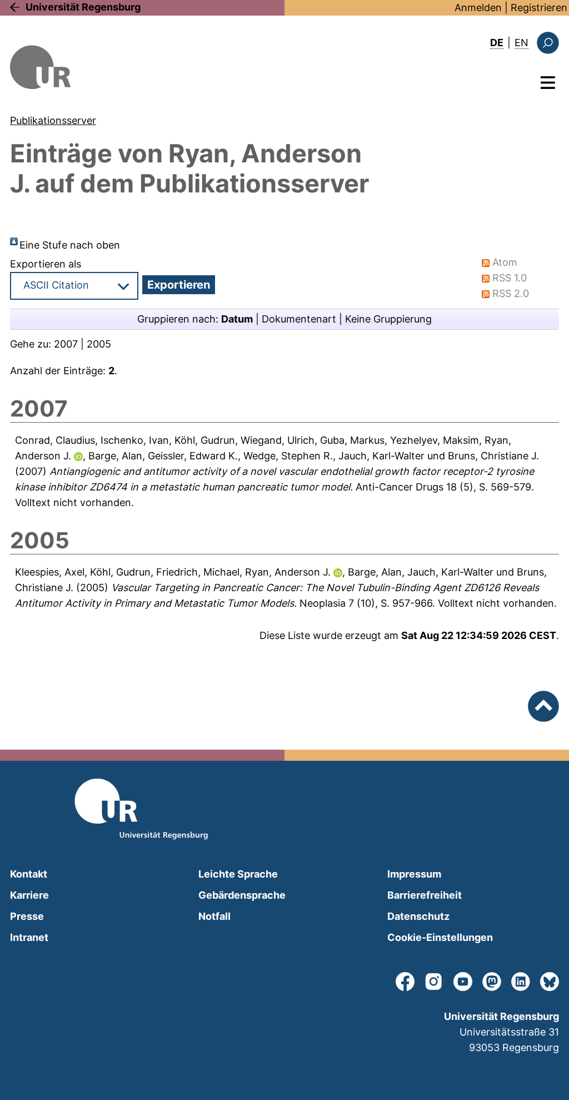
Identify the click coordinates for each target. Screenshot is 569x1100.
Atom (504, 262)
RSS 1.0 (509, 278)
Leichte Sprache (238, 874)
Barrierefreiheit (424, 895)
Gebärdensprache (242, 895)
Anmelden (478, 7)
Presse (27, 916)
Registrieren (539, 7)
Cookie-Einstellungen (440, 937)
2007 (66, 344)
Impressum (414, 874)
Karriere (29, 895)
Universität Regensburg (83, 7)
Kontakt (28, 874)
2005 (99, 344)
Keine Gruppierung (388, 319)
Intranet (29, 937)
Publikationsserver (53, 120)
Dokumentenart (299, 319)
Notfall (214, 916)
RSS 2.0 (510, 293)
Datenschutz (418, 916)
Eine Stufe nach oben (69, 245)
